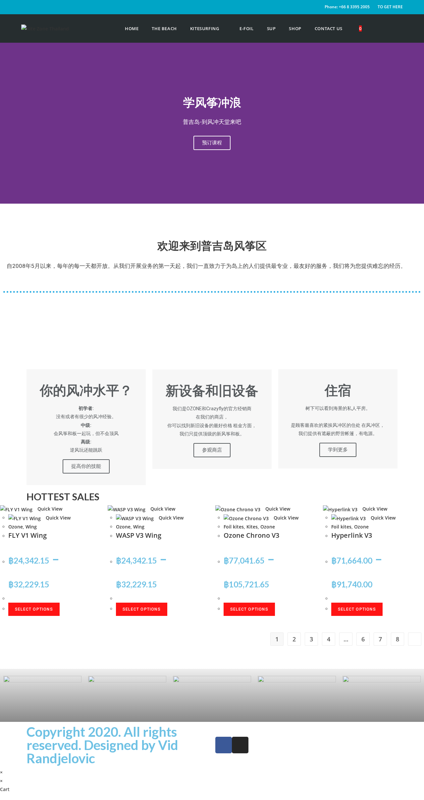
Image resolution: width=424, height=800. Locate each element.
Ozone (15, 527)
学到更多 (338, 450)
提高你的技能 (86, 466)
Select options (34, 609)
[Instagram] (240, 745)
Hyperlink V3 (351, 535)
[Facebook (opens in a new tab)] (392, 28)
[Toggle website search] (376, 28)
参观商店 (212, 450)
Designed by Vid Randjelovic (102, 751)
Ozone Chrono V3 (251, 535)
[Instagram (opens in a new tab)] (401, 28)
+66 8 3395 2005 (354, 7)
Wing (31, 527)
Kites (252, 527)
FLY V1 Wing (27, 535)
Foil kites (234, 527)
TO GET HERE (390, 7)
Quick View (49, 509)
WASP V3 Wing (138, 535)
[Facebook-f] (223, 745)
